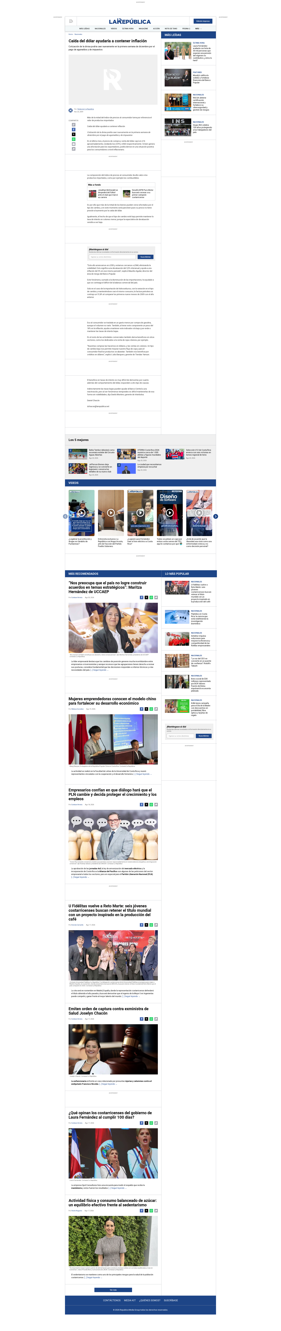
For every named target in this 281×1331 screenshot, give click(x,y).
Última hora (199, 43)
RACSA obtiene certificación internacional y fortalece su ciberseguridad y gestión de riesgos (201, 104)
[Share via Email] (73, 144)
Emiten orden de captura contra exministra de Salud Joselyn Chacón (109, 1011)
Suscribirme (145, 257)
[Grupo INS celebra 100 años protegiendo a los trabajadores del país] (178, 127)
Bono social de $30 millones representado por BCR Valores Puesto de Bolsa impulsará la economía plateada (201, 685)
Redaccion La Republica (85, 109)
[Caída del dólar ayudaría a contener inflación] (113, 80)
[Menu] (71, 21)
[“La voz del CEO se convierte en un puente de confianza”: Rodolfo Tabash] (177, 661)
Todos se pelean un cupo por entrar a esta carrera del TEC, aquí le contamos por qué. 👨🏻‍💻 (169, 541)
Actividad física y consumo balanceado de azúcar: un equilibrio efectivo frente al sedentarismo (113, 1202)
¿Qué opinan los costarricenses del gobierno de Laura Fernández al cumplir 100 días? (110, 1115)
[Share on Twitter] (73, 134)
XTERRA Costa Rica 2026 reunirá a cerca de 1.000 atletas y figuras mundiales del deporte (149, 453)
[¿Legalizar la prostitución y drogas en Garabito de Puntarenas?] (82, 513)
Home (71, 34)
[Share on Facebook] (73, 129)
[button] (203, 21)
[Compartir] (73, 149)
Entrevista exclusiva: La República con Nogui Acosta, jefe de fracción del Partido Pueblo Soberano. (110, 542)
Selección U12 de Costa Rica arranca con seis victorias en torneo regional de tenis (198, 452)
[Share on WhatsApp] (73, 139)
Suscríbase (171, 1300)
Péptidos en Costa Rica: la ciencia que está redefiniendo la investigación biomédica (199, 619)
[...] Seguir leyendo (99, 670)
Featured (197, 72)
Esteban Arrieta (76, 597)
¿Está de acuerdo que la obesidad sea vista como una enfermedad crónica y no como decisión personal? (199, 542)
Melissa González (77, 709)
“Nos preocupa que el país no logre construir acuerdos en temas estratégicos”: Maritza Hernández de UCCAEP (108, 587)
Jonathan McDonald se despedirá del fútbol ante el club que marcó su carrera (108, 193)
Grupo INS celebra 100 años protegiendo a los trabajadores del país (202, 128)
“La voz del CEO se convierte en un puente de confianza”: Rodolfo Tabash (201, 662)
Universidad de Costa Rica (127, 771)
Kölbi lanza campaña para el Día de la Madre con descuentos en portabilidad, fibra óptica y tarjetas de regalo (200, 709)
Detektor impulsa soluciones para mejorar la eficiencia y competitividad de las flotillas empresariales (200, 641)
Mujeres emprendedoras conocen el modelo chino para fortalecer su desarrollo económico (112, 701)
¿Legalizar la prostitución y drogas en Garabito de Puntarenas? (80, 541)
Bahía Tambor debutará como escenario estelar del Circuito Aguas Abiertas (101, 452)
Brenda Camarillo (77, 925)
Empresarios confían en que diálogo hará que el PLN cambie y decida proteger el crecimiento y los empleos (113, 794)
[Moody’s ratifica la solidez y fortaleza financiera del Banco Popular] (178, 77)
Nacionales (78, 34)
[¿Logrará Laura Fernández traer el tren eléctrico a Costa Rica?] (140, 513)
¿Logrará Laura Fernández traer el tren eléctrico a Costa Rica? (140, 541)
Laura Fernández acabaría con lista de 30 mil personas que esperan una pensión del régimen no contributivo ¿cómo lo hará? (202, 53)
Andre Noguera (76, 1211)
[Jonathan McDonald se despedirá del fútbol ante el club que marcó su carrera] (92, 193)
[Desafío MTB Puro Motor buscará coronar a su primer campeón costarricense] (126, 193)
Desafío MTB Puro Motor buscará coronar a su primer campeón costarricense (142, 193)
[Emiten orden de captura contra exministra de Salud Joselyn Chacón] (113, 1049)
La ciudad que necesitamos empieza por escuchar (149, 465)
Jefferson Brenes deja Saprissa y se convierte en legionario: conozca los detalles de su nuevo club (100, 468)
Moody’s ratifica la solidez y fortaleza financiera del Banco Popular (202, 79)
